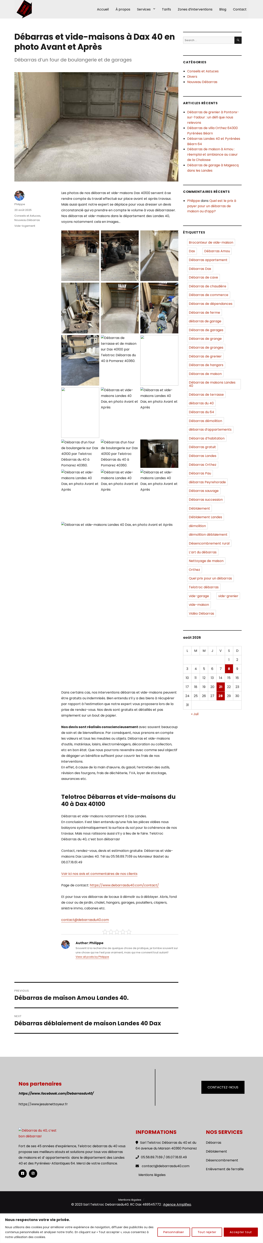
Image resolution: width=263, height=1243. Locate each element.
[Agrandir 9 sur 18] (173, 340)
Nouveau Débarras (27, 220)
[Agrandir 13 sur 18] (94, 445)
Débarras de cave (203, 277)
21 (220, 687)
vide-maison (199, 604)
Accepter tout (241, 1232)
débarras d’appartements (210, 429)
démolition (197, 526)
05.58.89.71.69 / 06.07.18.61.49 (164, 1157)
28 (220, 696)
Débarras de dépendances (210, 303)
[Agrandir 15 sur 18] (173, 445)
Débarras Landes (202, 455)
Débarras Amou (217, 251)
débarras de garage (205, 321)
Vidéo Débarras (201, 613)
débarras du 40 (201, 403)
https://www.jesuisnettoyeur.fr (43, 1104)
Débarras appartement (208, 260)
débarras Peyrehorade (207, 482)
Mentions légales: (130, 1200)
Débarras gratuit (202, 447)
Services (144, 9)
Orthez (194, 569)
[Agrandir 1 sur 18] (94, 236)
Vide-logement (24, 226)
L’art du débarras (203, 552)
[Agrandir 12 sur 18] (173, 393)
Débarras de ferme (204, 312)
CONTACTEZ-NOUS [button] (223, 1087)
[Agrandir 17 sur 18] (133, 475)
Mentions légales (152, 1174)
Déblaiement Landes (205, 517)
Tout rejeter (207, 1232)
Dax (192, 251)
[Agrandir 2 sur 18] (133, 236)
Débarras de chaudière (207, 286)
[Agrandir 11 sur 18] (133, 393)
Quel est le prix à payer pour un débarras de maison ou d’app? (211, 206)
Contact (240, 9)
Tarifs (166, 9)
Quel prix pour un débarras (210, 578)
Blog (222, 9)
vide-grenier (228, 596)
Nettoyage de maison (206, 560)
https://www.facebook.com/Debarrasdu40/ (55, 1093)
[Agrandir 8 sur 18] (133, 340)
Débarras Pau (200, 473)
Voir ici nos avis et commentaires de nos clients (99, 873)
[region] (131, 1228)
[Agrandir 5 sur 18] (133, 288)
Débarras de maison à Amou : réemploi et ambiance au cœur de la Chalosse (212, 154)
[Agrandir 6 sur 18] (173, 288)
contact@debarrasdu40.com (85, 919)
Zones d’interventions (195, 9)
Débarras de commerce (208, 295)
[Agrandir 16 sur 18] (94, 475)
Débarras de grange (205, 338)
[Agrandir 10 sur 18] (94, 393)
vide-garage (199, 596)
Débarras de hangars (206, 365)
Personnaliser (173, 1232)
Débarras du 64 (201, 412)
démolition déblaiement (208, 534)
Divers (192, 76)
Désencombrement (222, 1160)
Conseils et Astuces (27, 216)
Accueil (103, 9)
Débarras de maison (205, 373)
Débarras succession (206, 499)
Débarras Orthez (202, 464)
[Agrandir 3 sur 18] (173, 236)
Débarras (213, 1142)
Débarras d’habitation (207, 438)
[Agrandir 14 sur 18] (133, 445)
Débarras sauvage (204, 490)
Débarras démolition (205, 421)
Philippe (19, 204)
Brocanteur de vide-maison (211, 242)
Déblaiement (199, 508)
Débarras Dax (200, 268)
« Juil (194, 714)
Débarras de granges (206, 347)
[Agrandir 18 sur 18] (173, 475)
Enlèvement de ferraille (225, 1169)
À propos (122, 9)
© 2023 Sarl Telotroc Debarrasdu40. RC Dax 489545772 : (117, 1204)
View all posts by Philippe (92, 957)
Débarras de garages (206, 330)
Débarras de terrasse (206, 394)
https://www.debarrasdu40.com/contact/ (124, 885)
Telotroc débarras (204, 587)
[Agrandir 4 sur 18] (94, 288)
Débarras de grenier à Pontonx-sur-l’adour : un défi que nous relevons (213, 117)
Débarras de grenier (205, 356)
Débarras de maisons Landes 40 (212, 384)
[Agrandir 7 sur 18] (94, 340)
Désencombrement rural (209, 543)
